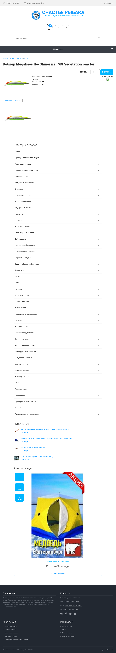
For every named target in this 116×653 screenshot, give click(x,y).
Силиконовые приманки (25, 251)
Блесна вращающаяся (24, 233)
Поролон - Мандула (23, 258)
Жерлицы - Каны (22, 376)
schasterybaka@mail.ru (73, 605)
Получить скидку (58, 573)
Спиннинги (19, 189)
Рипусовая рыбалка (23, 358)
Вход (64, 629)
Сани (17, 383)
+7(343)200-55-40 (73, 602)
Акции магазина (11, 626)
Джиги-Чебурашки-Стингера (27, 264)
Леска (17, 276)
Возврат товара (11, 636)
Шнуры (18, 283)
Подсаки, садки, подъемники (27, 414)
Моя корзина (67, 633)
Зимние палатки (22, 339)
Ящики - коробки (22, 295)
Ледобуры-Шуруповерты (25, 351)
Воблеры (18, 220)
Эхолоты (18, 320)
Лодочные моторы (23, 164)
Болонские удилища (23, 195)
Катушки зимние (22, 370)
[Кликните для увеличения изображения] (17, 83)
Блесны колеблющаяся (25, 245)
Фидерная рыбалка (23, 208)
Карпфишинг (20, 214)
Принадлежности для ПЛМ (26, 170)
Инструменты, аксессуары (26, 314)
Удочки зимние (21, 364)
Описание (8, 100)
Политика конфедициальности (16, 639)
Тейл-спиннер (20, 239)
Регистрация (67, 626)
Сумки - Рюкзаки (22, 301)
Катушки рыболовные (24, 183)
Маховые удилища (23, 201)
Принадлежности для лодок (27, 158)
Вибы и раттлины (22, 226)
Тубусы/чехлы (21, 308)
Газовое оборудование (24, 333)
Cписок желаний (68, 636)
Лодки (17, 151)
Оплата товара (10, 629)
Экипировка (20, 395)
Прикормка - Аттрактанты (26, 401)
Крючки (18, 289)
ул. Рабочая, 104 (71, 609)
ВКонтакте (109, 650)
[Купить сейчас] (107, 79)
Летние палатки (21, 176)
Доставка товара (11, 633)
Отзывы (17, 100)
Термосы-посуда (22, 326)
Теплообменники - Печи (25, 345)
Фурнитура (19, 270)
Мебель (18, 408)
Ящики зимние (21, 389)
